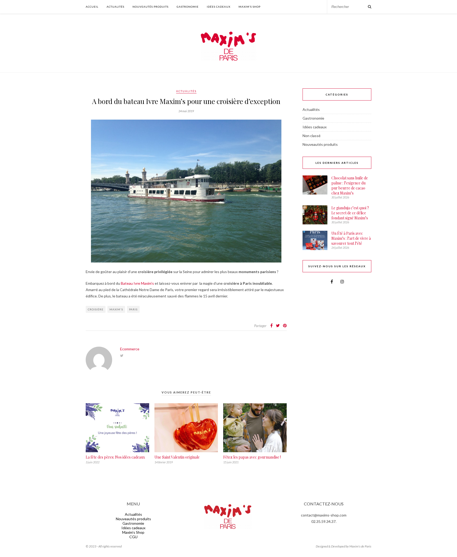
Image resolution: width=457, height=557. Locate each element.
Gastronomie (188, 6)
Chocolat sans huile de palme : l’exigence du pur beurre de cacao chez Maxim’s (349, 185)
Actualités (115, 6)
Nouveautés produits (150, 6)
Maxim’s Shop (250, 6)
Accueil (92, 6)
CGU (133, 537)
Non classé (312, 135)
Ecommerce (129, 349)
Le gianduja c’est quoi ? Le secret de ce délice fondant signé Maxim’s (350, 212)
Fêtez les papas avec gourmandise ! (252, 457)
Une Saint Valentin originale (177, 457)
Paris (133, 309)
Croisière (95, 309)
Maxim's (116, 309)
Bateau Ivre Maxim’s (137, 283)
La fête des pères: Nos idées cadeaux (115, 457)
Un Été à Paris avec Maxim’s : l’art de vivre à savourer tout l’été (351, 238)
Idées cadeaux (218, 6)
